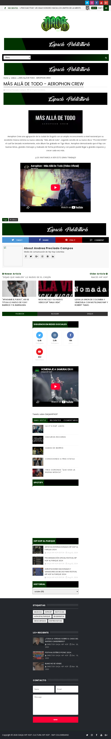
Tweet (19, 240)
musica (38, 612)
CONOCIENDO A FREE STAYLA (60, 459)
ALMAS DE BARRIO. (54, 448)
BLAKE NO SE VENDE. (53, 663)
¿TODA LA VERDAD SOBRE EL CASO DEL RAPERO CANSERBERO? (61, 640)
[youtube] (101, 3)
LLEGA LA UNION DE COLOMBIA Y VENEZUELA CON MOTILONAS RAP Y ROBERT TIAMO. (91, 302)
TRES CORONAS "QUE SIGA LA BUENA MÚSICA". (60, 471)
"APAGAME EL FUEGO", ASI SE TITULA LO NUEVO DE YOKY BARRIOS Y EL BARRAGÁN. (15, 302)
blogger (55, 314)
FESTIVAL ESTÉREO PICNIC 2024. (58, 652)
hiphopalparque (42, 616)
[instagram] (92, 3)
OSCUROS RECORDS (55, 437)
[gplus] (106, 3)
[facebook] (97, 3)
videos (14, 78)
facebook (20, 314)
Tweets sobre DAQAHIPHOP (45, 414)
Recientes (55, 420)
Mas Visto (40, 420)
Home (6, 78)
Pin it (72, 240)
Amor (84, 8)
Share (46, 240)
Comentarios (71, 420)
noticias (59, 612)
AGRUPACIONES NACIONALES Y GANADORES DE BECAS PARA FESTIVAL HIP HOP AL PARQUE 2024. (61, 572)
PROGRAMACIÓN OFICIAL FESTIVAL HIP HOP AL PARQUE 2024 (61, 559)
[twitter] (87, 3)
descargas (40, 621)
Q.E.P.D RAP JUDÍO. (55, 426)
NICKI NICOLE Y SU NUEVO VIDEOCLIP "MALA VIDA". (50, 301)
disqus (90, 314)
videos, (42, 90)
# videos (13, 219)
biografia (59, 616)
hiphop (48, 612)
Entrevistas (55, 621)
